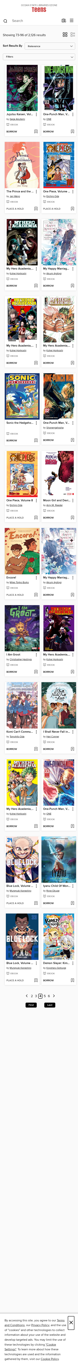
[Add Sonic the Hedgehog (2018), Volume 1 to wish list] (36, 440)
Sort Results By (12, 46)
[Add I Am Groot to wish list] (36, 672)
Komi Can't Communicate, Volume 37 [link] (20, 732)
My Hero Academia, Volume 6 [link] (20, 269)
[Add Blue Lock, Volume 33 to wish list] (36, 980)
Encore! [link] (11, 577)
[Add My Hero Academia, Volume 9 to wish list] (72, 672)
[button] (65, 36)
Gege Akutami (17, 119)
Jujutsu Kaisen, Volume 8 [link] (20, 114)
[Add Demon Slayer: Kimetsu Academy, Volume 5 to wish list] (72, 980)
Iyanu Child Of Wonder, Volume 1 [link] (57, 886)
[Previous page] (27, 996)
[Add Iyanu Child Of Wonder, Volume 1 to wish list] (72, 903)
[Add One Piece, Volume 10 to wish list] (72, 209)
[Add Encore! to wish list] (36, 595)
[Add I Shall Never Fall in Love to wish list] (72, 749)
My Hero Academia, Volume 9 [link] (57, 654)
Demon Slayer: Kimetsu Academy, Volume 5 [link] (57, 963)
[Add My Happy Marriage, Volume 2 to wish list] (72, 595)
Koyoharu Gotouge (56, 968)
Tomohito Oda (17, 736)
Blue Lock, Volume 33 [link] (20, 963)
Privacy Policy (40, 1325)
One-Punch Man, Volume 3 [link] (57, 114)
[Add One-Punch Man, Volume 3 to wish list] (72, 131)
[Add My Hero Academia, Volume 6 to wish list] (36, 286)
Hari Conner (52, 736)
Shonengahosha (55, 427)
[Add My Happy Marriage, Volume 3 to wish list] (72, 286)
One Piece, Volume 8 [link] (19, 500)
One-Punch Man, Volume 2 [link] (57, 423)
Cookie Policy (50, 1359)
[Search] (5, 21)
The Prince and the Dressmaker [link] (20, 191)
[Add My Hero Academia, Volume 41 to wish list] (72, 363)
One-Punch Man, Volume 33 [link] (57, 809)
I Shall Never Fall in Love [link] (57, 732)
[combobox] (31, 21)
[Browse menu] (71, 20)
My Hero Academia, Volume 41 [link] (57, 346)
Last (49, 1005)
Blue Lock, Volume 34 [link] (20, 886)
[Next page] (53, 996)
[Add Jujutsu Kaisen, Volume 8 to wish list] (36, 131)
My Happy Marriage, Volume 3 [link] (57, 269)
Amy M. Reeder (54, 505)
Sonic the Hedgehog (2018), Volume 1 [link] (20, 423)
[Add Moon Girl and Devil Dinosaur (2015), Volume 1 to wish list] (72, 517)
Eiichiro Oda (52, 196)
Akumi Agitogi (54, 273)
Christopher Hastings (21, 659)
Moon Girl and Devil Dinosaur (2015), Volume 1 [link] (57, 500)
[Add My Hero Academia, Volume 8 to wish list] (36, 363)
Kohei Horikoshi (18, 273)
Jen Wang (15, 196)
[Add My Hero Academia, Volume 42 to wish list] (36, 826)
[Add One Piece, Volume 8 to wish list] (36, 517)
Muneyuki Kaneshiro (20, 890)
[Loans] (63, 21)
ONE (48, 119)
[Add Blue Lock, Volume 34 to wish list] (36, 903)
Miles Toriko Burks (19, 582)
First (31, 1005)
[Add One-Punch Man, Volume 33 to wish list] (72, 826)
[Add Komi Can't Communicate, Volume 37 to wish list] (36, 749)
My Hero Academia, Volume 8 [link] (20, 346)
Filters (9, 56)
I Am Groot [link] (13, 654)
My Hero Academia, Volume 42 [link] (20, 809)
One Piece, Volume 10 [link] (57, 191)
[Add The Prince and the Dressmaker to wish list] (36, 209)
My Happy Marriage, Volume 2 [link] (57, 577)
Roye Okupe (52, 890)
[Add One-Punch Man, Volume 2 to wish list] (72, 440)
